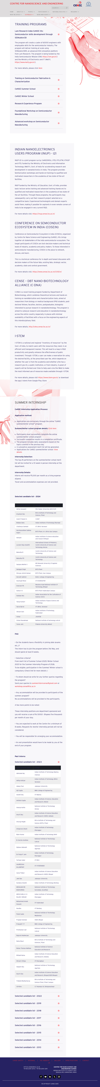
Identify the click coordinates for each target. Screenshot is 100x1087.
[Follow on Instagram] (59, 1076)
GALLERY (57, 1060)
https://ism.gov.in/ (49, 57)
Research (74, 12)
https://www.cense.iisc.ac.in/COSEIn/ (47, 272)
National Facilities (59, 12)
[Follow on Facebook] (41, 1076)
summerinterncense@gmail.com (45, 683)
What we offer (15, 14)
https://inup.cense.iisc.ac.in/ (44, 214)
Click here (52, 428)
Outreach (28, 14)
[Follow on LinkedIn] (50, 1076)
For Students (42, 12)
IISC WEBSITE (45, 1060)
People (30, 12)
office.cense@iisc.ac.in (32, 1067)
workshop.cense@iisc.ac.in (25, 686)
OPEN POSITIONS (71, 1060)
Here (40, 68)
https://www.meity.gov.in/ (25, 62)
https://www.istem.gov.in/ (48, 377)
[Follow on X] (54, 1076)
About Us (20, 12)
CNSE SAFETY (18, 1060)
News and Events (43, 14)
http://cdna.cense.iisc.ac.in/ (39, 327)
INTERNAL (31, 1060)
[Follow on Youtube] (45, 1076)
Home (11, 12)
